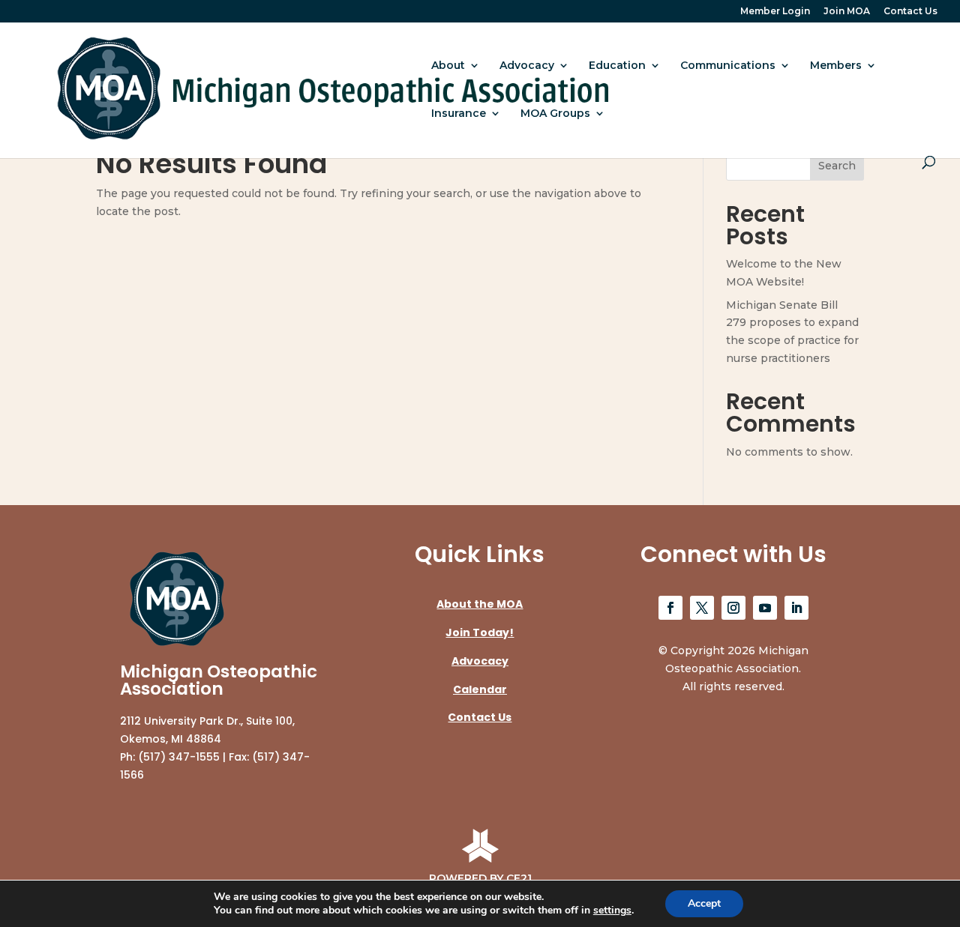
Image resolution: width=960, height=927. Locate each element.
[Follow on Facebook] (670, 608)
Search (837, 165)
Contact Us (911, 11)
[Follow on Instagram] (734, 608)
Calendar (480, 689)
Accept (704, 903)
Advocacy (527, 66)
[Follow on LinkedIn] (796, 608)
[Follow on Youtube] (765, 608)
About (448, 66)
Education (617, 66)
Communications (728, 66)
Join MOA (847, 11)
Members (836, 66)
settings (612, 910)
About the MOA (479, 604)
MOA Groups (555, 114)
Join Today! (480, 632)
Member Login (775, 11)
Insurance (458, 114)
